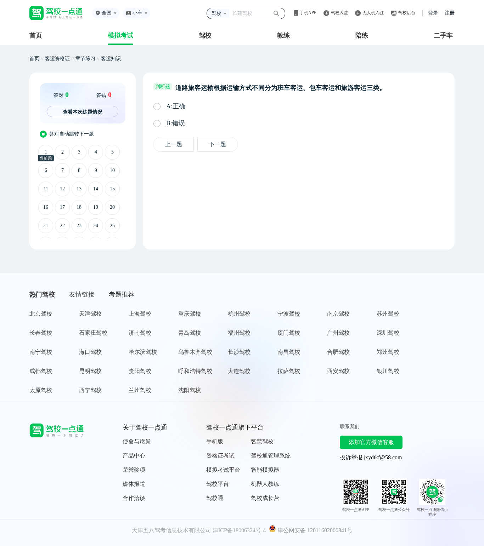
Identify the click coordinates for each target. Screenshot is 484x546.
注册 (450, 13)
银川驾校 (388, 371)
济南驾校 (140, 333)
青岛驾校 (189, 333)
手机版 (214, 441)
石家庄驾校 (93, 333)
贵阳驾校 (140, 371)
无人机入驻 (373, 12)
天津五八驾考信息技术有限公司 (171, 530)
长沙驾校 (239, 352)
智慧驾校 (262, 441)
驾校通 (214, 498)
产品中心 (134, 456)
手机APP (308, 12)
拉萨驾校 (288, 371)
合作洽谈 (134, 498)
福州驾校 (239, 333)
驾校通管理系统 (271, 456)
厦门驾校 (288, 333)
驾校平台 (217, 484)
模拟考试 (120, 35)
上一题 (173, 144)
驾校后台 (406, 12)
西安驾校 (338, 371)
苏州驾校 (388, 314)
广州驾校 (338, 333)
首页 (35, 35)
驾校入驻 (339, 12)
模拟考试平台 (223, 470)
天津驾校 (90, 314)
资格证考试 (220, 456)
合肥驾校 (338, 352)
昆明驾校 (90, 371)
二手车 (443, 35)
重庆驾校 (189, 314)
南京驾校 (338, 314)
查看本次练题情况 (82, 112)
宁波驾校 (288, 314)
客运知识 (111, 58)
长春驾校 (40, 333)
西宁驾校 (90, 390)
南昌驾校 (288, 352)
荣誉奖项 (134, 470)
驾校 (205, 35)
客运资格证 (57, 58)
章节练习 (85, 58)
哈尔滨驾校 (143, 352)
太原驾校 (40, 390)
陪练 (361, 35)
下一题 (217, 144)
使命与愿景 (137, 441)
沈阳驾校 (189, 390)
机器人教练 (265, 484)
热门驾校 (42, 294)
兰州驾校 (140, 390)
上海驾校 (140, 314)
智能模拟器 (265, 470)
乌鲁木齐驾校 (195, 352)
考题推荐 (121, 294)
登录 (433, 13)
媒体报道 (134, 484)
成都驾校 (40, 371)
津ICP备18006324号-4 (239, 530)
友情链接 (82, 294)
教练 (283, 35)
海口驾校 (90, 352)
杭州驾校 (239, 314)
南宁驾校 (40, 352)
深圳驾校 (388, 333)
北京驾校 (40, 314)
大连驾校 (239, 371)
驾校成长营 (265, 498)
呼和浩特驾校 (195, 371)
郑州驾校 (388, 352)
